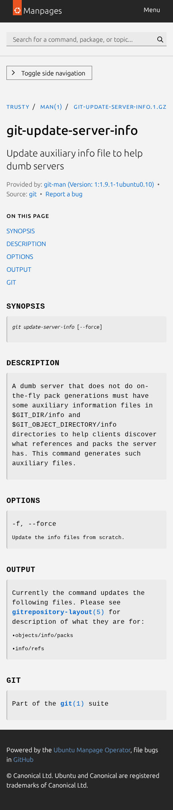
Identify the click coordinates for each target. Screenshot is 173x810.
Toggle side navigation (52, 73)
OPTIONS (19, 256)
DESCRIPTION (26, 243)
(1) (72, 704)
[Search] (160, 39)
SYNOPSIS (20, 230)
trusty (17, 106)
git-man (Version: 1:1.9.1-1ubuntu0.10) (99, 184)
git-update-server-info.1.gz (120, 106)
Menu (152, 9)
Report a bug (63, 193)
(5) (58, 612)
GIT (11, 282)
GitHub (23, 759)
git (33, 193)
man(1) (51, 106)
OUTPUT (18, 269)
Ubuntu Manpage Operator (92, 749)
